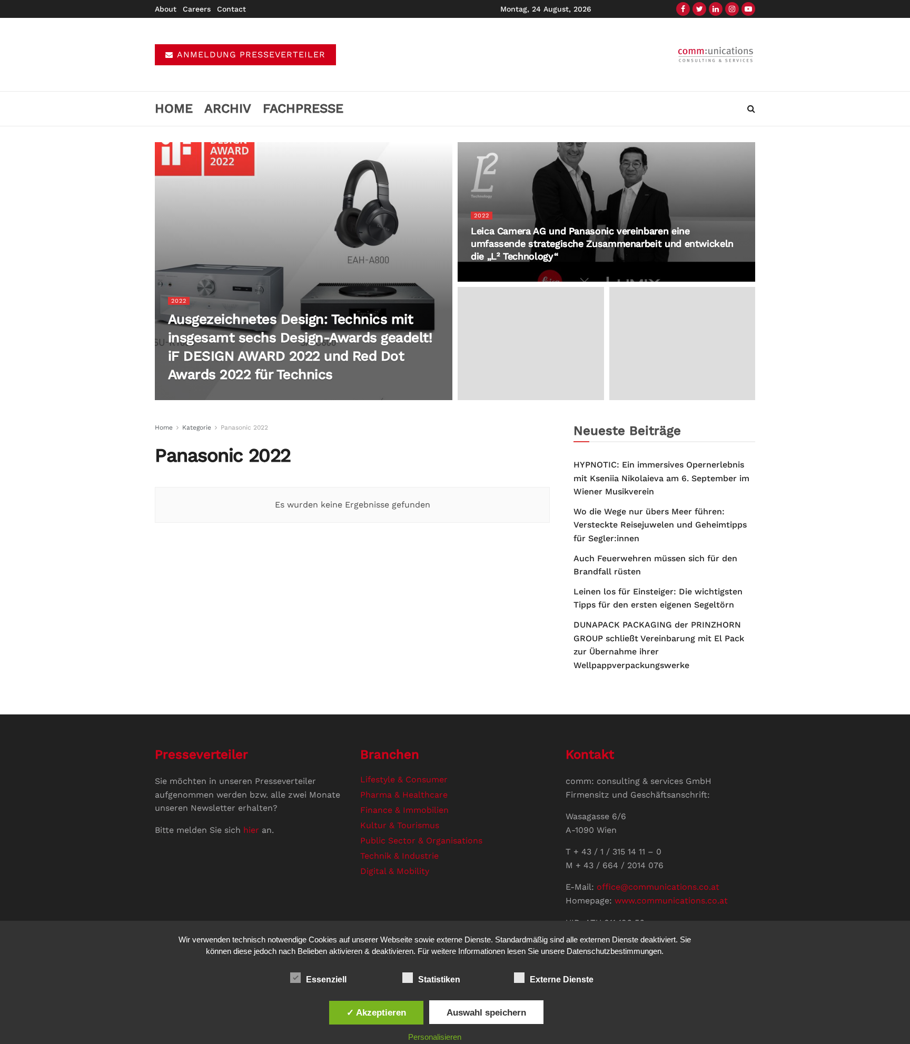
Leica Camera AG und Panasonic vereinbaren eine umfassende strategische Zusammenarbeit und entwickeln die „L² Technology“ (602, 243)
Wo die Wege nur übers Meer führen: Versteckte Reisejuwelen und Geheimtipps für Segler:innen (660, 524)
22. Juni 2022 (268, 395)
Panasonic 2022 (244, 427)
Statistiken (439, 979)
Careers (197, 9)
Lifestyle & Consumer (404, 779)
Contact (231, 9)
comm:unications (210, 395)
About (165, 9)
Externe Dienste (562, 979)
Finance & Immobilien (404, 810)
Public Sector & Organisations (421, 841)
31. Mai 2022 (494, 277)
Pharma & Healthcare (404, 795)
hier (251, 830)
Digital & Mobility (394, 871)
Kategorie (196, 427)
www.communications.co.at (671, 901)
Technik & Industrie (399, 856)
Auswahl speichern (486, 1012)
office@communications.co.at (658, 887)
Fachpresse (303, 108)
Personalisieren (434, 1036)
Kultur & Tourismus (399, 825)
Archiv (227, 108)
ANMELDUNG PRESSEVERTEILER (249, 54)
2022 (178, 300)
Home (174, 108)
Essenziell (326, 979)
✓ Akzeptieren (376, 1012)
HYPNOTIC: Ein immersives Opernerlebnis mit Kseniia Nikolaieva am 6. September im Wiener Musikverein (661, 478)
